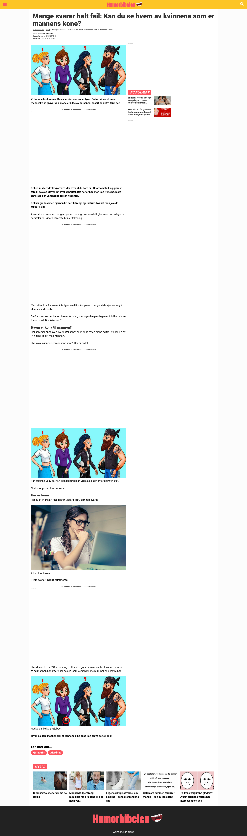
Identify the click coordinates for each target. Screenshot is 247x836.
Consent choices (123, 831)
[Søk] (242, 4)
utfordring (55, 752)
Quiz (48, 30)
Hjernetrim (38, 752)
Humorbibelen (38, 30)
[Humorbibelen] (122, 4)
